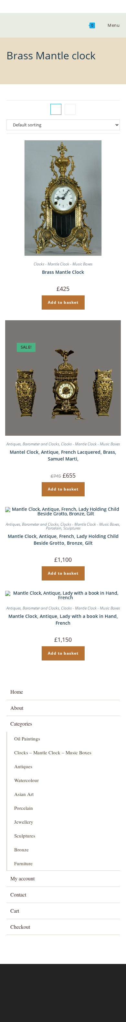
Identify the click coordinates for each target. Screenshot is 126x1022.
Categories (21, 723)
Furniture (23, 863)
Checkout (20, 926)
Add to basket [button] (63, 302)
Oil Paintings (27, 738)
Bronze (21, 849)
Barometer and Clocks (41, 444)
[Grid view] (55, 109)
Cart (14, 910)
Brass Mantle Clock (63, 272)
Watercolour (26, 780)
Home (16, 691)
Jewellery (23, 822)
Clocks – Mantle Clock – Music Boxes (52, 752)
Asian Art (24, 794)
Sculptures (71, 528)
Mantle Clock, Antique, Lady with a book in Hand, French (63, 619)
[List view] (70, 109)
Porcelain (53, 528)
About (16, 707)
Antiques (13, 444)
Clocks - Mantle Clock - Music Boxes (63, 264)
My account (22, 878)
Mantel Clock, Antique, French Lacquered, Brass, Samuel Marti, (63, 455)
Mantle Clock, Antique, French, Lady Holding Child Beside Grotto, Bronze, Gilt (63, 539)
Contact (18, 894)
